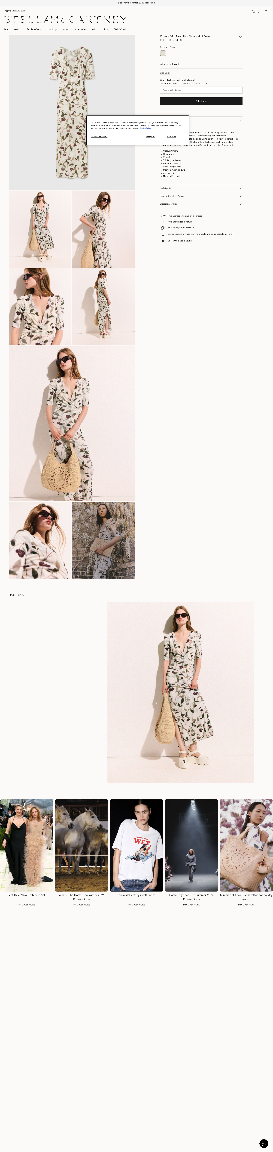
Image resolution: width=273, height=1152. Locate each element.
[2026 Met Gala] (26, 845)
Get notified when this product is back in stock (183, 83)
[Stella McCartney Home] (65, 19)
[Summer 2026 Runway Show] (191, 845)
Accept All (150, 137)
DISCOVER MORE (26, 905)
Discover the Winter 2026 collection (136, 3)
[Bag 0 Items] (266, 11)
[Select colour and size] (241, 37)
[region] (137, 130)
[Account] (260, 11)
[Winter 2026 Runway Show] (81, 845)
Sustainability (166, 188)
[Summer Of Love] (246, 845)
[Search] (253, 11)
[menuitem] (17, 29)
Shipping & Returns (168, 204)
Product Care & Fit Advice (172, 196)
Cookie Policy (145, 128)
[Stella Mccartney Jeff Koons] (136, 845)
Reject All (171, 137)
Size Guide (165, 73)
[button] (72, 112)
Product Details (167, 120)
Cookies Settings (99, 137)
